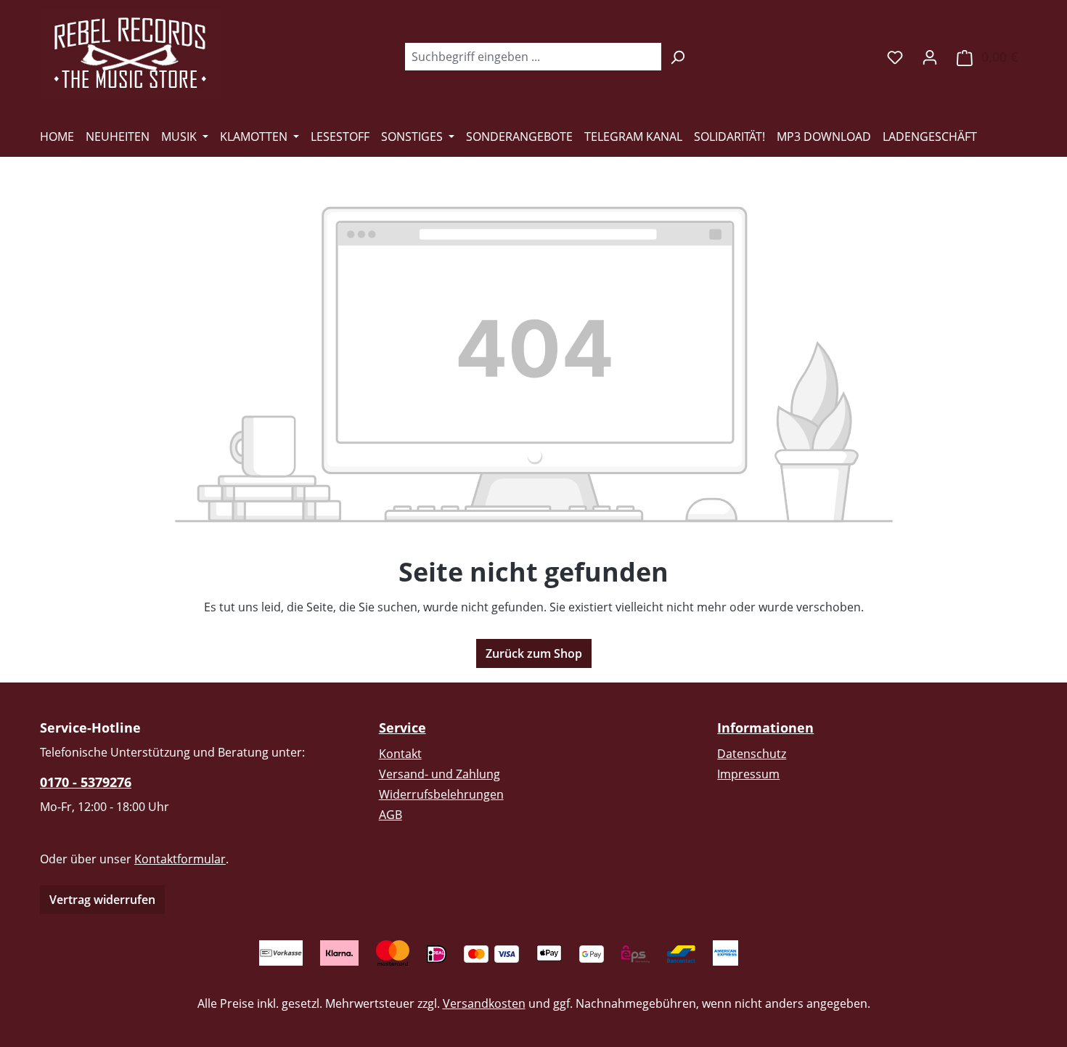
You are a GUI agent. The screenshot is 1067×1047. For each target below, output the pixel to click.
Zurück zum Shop (534, 653)
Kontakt (400, 754)
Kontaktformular (180, 859)
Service (402, 727)
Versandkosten (484, 1003)
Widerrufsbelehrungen (441, 794)
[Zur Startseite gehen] (130, 54)
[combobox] (532, 56)
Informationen (765, 727)
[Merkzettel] (895, 56)
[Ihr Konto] (929, 56)
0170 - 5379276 (85, 782)
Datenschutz (751, 754)
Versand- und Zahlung (439, 774)
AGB (390, 815)
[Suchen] (678, 56)
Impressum (748, 774)
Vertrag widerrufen (102, 900)
